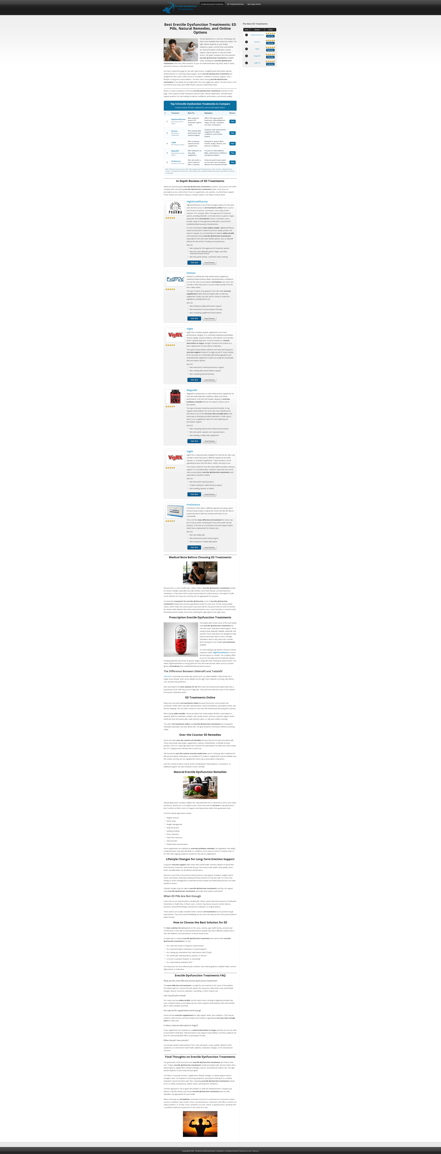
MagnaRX (192, 390)
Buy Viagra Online (254, 4)
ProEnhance (193, 504)
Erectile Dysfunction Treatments (212, 4)
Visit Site (194, 262)
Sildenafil (167, 676)
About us (256, 1151)
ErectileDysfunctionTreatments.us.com (238, 1151)
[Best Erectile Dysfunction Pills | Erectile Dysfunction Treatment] (180, 13)
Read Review (210, 262)
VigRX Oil (257, 63)
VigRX (190, 328)
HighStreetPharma (197, 201)
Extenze (191, 272)
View (232, 121)
